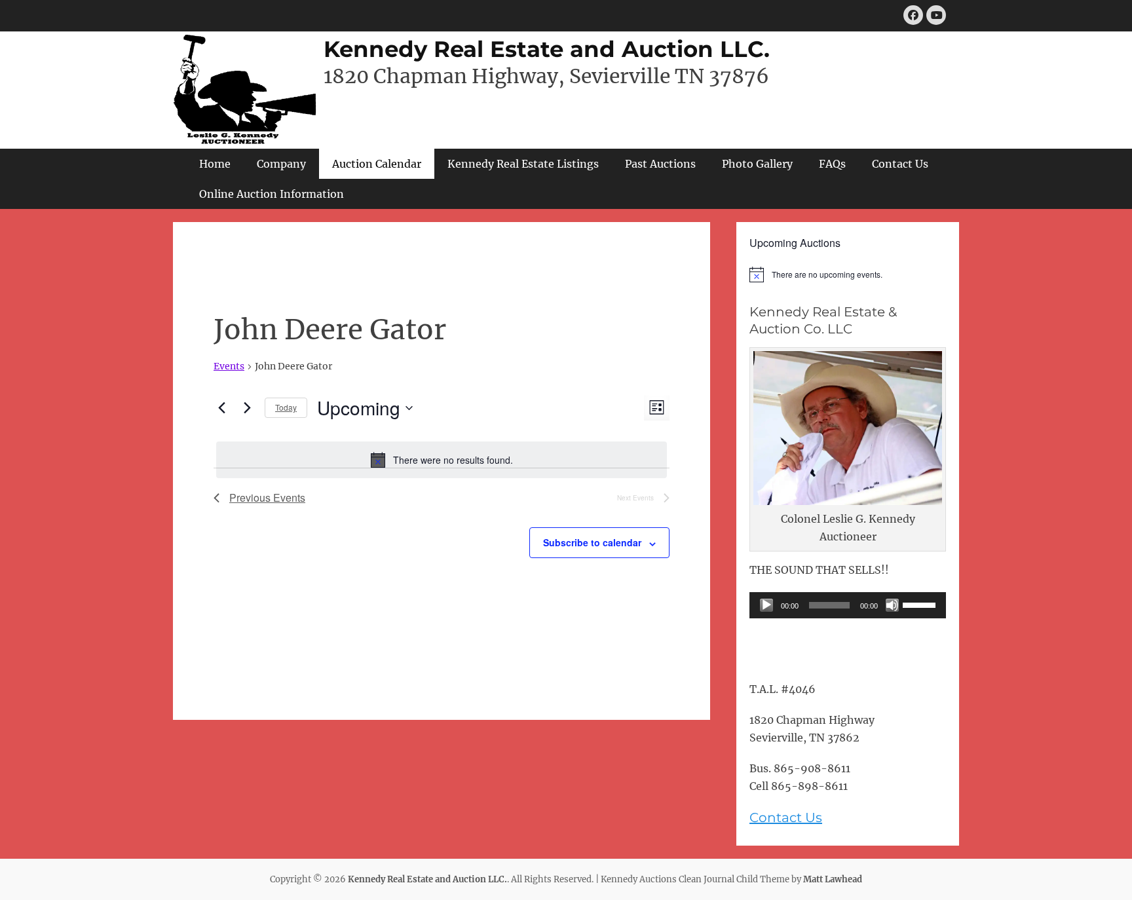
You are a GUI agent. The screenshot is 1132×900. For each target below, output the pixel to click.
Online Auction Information (271, 193)
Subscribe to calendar (592, 542)
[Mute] (892, 605)
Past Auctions (660, 163)
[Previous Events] (221, 408)
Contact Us (900, 163)
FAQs (832, 163)
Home (215, 163)
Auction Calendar (376, 163)
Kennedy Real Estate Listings (523, 163)
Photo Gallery (757, 163)
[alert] (441, 459)
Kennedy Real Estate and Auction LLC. (547, 49)
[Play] (766, 605)
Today (286, 407)
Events (229, 366)
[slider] (921, 604)
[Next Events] (247, 408)
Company (281, 163)
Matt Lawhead (832, 879)
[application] (847, 605)
